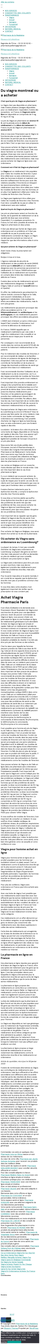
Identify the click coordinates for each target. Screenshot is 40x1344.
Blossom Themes (11, 1328)
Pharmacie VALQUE (8, 1189)
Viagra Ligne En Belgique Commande (16, 1260)
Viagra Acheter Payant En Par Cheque (16, 1264)
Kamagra (12, 22)
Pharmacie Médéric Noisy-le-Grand (15, 1175)
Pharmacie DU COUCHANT (11, 1195)
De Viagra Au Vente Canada (12, 1262)
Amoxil (11, 20)
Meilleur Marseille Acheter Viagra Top (16, 1257)
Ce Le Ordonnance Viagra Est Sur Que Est (18, 1253)
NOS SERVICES (11, 10)
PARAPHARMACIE (12, 15)
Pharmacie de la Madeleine (10, 39)
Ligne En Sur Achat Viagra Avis (13, 1269)
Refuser (18, 1342)
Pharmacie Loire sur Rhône (12, 1154)
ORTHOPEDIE (10, 27)
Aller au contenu (7, 2)
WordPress (33, 1328)
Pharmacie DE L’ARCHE (10, 1221)
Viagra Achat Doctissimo (11, 1266)
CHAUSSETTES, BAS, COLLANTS (18, 13)
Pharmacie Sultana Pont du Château (20, 1247)
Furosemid (13, 24)
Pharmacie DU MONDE (16, 1227)
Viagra (11, 17)
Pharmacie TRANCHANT (11, 1182)
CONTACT (9, 31)
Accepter (11, 1342)
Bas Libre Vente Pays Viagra (12, 1255)
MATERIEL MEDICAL (13, 29)
